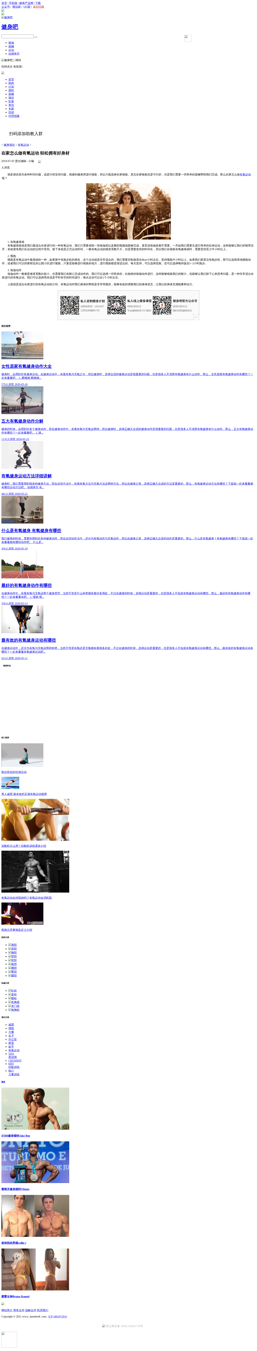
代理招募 (14, 116)
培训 (11, 112)
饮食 (11, 101)
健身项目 (9, 144)
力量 (11, 1031)
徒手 (11, 1046)
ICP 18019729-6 (57, 1316)
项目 (11, 97)
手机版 (13, 3)
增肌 (11, 1028)
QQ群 (26, 6)
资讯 (11, 105)
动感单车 (14, 53)
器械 (11, 46)
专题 (11, 108)
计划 (11, 86)
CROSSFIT (15, 1060)
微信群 (16, 6)
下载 (38, 3)
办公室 (12, 1039)
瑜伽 (11, 42)
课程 (11, 90)
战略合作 (30, 1310)
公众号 (5, 6)
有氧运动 (23, 144)
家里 (11, 1042)
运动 (11, 50)
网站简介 (7, 1310)
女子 (11, 1035)
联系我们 (42, 1310)
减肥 (11, 1024)
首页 (4, 3)
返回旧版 (38, 6)
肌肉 (11, 83)
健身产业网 (26, 3)
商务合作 (18, 1310)
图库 (3, 1082)
